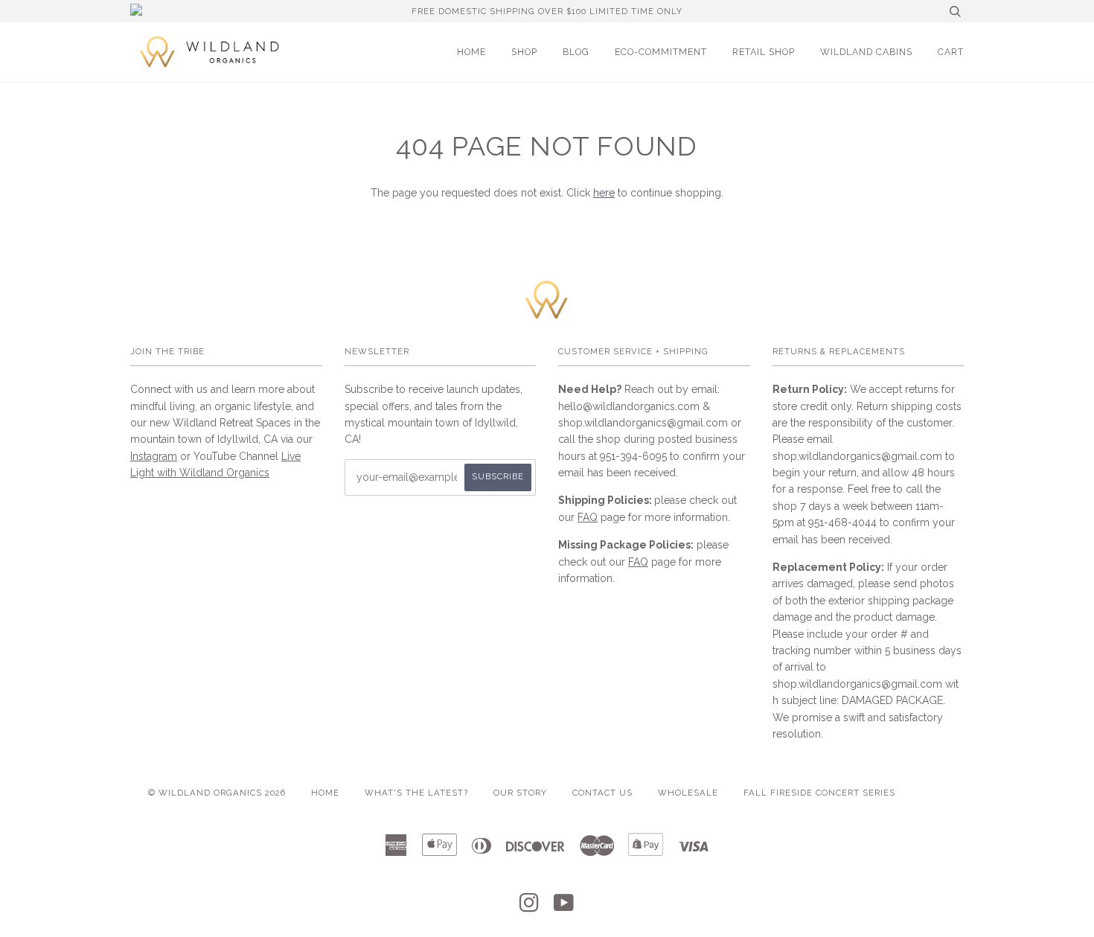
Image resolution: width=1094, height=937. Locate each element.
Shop (524, 51)
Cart (951, 51)
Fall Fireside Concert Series (819, 792)
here (604, 193)
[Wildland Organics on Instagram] (529, 907)
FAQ (588, 517)
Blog (576, 51)
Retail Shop (763, 51)
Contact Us (602, 792)
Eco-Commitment (661, 51)
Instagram (153, 456)
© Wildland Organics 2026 (217, 792)
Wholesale (688, 792)
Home (471, 51)
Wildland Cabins (866, 51)
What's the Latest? (416, 792)
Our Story (520, 792)
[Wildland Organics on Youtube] (564, 907)
